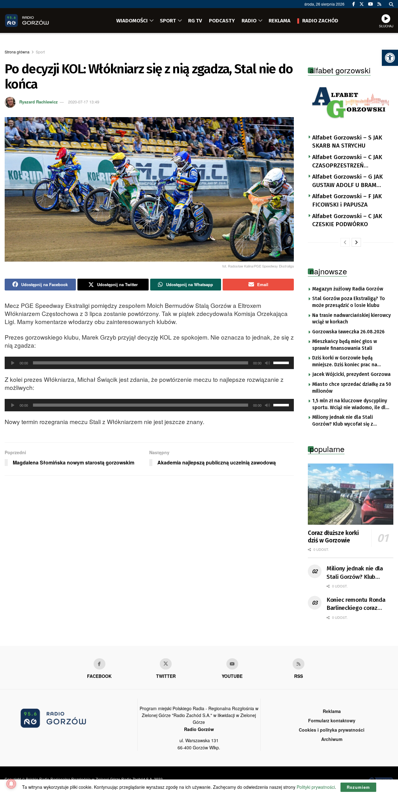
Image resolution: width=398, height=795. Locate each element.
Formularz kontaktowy (331, 720)
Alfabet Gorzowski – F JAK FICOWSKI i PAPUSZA (347, 200)
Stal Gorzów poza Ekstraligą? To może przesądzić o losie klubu (348, 302)
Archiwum (331, 739)
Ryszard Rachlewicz (38, 102)
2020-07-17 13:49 (83, 102)
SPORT (168, 20)
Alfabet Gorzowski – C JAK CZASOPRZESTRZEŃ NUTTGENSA (347, 161)
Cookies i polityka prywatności (331, 730)
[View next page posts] (356, 242)
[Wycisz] (267, 363)
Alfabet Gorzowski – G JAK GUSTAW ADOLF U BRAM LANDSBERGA (347, 181)
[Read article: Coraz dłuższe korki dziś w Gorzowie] (350, 494)
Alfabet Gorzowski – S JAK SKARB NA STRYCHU (347, 141)
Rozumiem (358, 787)
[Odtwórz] (13, 363)
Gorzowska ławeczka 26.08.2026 (348, 332)
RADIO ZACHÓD (320, 20)
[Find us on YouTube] (370, 4)
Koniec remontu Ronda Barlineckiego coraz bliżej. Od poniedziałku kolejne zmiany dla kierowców (355, 604)
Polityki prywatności (316, 787)
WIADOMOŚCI (132, 20)
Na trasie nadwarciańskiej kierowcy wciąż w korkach (351, 319)
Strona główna (17, 51)
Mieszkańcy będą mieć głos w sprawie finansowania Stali (344, 345)
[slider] (282, 362)
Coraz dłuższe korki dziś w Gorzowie (333, 536)
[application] (149, 363)
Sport (40, 51)
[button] (390, 58)
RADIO (249, 20)
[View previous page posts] (345, 242)
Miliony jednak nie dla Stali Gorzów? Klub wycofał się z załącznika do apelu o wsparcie (347, 420)
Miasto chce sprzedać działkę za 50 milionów (351, 388)
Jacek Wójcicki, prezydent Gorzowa (351, 374)
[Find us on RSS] (379, 4)
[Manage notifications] (11, 784)
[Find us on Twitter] (361, 4)
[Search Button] (391, 4)
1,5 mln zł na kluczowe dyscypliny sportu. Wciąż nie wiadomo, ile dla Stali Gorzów (350, 404)
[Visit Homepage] (36, 20)
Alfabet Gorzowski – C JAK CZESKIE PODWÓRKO (347, 220)
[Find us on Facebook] (353, 4)
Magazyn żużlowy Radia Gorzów (347, 289)
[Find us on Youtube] (232, 663)
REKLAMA (279, 20)
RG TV (195, 20)
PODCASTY (222, 20)
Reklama (332, 711)
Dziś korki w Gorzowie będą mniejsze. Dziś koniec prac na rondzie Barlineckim (344, 361)
